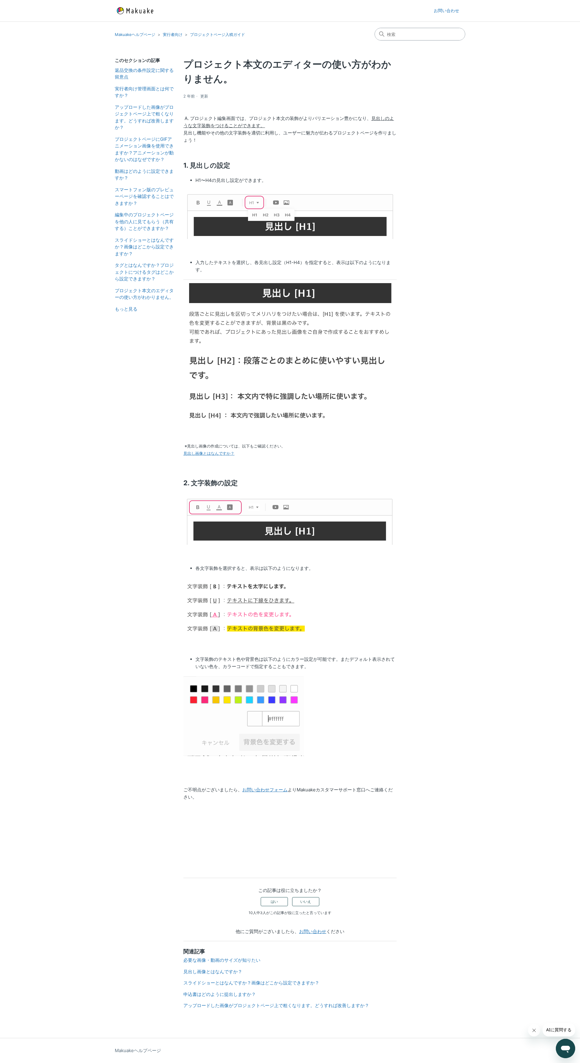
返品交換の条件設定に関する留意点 (144, 73)
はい (274, 901)
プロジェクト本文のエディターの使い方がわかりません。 (144, 294)
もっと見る (126, 309)
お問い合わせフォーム (265, 790)
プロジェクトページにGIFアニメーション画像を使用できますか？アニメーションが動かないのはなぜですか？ (144, 149)
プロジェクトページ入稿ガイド (217, 34)
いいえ (305, 901)
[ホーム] (135, 10)
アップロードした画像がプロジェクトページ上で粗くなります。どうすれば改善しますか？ (144, 117)
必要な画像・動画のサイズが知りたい (221, 960)
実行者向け (172, 34)
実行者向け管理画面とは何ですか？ (144, 92)
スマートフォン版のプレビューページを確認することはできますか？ (144, 196)
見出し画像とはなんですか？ (208, 453)
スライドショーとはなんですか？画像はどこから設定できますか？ (144, 247)
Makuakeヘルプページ (135, 34)
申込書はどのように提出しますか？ (219, 994)
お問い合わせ (446, 10)
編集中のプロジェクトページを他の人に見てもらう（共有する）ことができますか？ (144, 221)
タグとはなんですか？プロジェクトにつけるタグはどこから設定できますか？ (144, 272)
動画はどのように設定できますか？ (144, 174)
